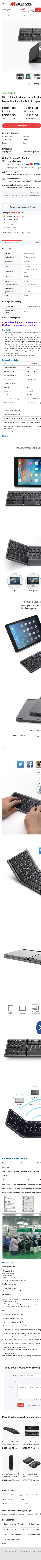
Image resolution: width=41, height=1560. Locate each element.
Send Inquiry (22, 126)
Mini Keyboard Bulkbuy (11, 1540)
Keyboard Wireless (10, 1529)
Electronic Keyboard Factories (14, 1524)
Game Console (7, 1499)
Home (4, 16)
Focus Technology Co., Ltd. (28, 1551)
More (4, 1544)
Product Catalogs (33, 1495)
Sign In (5, 233)
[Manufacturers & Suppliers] (20, 4)
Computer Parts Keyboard (30, 1529)
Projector (25, 1503)
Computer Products (14, 16)
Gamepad (5, 1503)
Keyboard (25, 16)
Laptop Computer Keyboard (13, 1534)
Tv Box (24, 1499)
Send (21, 1405)
